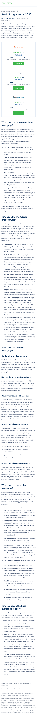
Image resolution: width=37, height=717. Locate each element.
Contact (17, 689)
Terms (3, 689)
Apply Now (18, 63)
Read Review (18, 54)
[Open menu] (34, 3)
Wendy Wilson (21, 18)
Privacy (9, 689)
